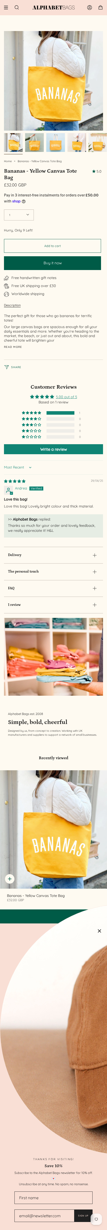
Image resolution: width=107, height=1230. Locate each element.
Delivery (14, 555)
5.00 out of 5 (66, 397)
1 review (14, 605)
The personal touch (23, 572)
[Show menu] (7, 7)
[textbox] (51, 328)
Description (12, 305)
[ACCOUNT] (89, 7)
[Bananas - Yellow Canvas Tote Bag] (53, 829)
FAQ (11, 588)
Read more (13, 347)
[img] (14, 481)
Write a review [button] (53, 449)
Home (8, 161)
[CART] (100, 7)
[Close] (99, 930)
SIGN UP (83, 1215)
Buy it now (53, 263)
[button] (32, 413)
